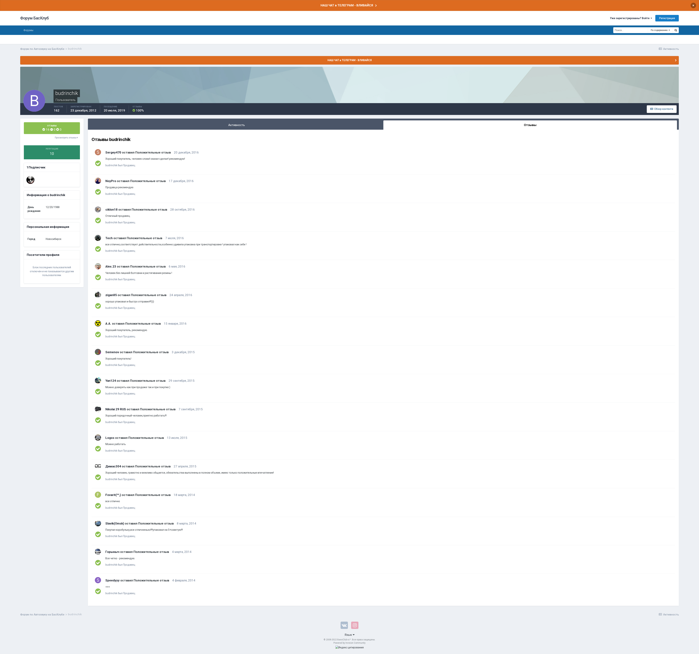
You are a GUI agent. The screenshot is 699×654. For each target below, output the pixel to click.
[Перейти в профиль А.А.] (98, 323)
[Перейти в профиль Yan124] (98, 380)
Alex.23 (110, 266)
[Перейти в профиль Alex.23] (98, 266)
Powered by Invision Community (349, 643)
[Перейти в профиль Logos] (98, 437)
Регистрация (667, 18)
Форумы (28, 30)
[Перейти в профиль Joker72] (30, 180)
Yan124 (110, 380)
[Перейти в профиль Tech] (98, 238)
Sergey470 (113, 152)
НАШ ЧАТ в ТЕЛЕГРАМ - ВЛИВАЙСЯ (347, 5)
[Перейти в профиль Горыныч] (98, 552)
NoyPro (110, 181)
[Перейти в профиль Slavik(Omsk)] (98, 523)
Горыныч (112, 552)
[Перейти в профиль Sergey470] (98, 152)
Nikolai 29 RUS (115, 409)
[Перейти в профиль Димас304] (98, 466)
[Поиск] (676, 30)
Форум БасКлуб (34, 18)
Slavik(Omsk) (114, 523)
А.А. (108, 323)
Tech (109, 238)
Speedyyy (112, 580)
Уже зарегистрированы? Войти (630, 18)
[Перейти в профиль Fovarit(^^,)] (98, 495)
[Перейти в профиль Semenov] (98, 352)
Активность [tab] (236, 125)
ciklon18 (111, 209)
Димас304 (113, 466)
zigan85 (111, 295)
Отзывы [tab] (530, 125)
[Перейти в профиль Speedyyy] (98, 580)
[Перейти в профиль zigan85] (98, 295)
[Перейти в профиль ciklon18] (98, 209)
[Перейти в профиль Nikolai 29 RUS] (98, 409)
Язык (349, 635)
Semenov (112, 352)
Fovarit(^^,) (113, 495)
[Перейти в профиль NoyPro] (98, 181)
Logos (109, 438)
